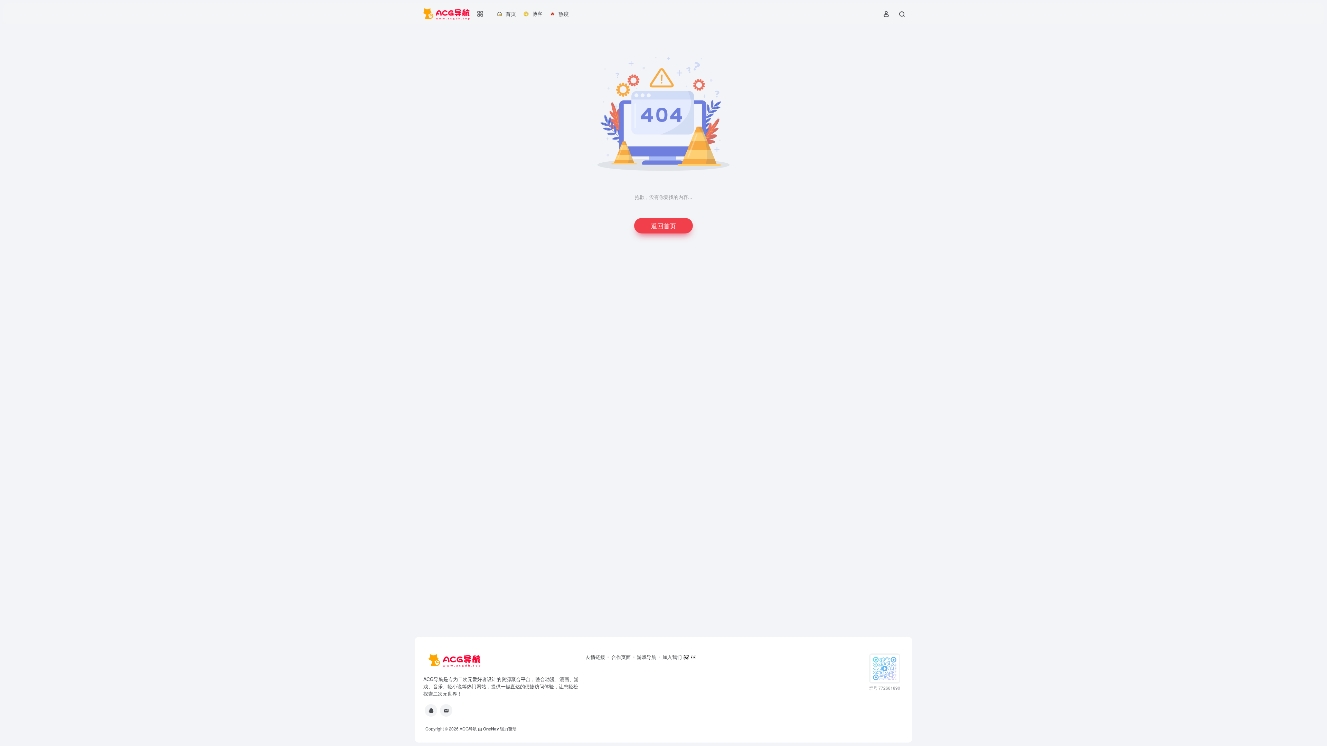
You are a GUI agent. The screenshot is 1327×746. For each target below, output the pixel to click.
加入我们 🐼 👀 (679, 656)
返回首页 (663, 225)
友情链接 (595, 656)
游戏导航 (646, 656)
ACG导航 (468, 728)
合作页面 (621, 656)
